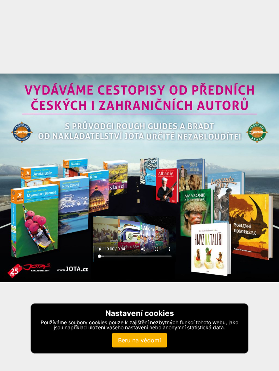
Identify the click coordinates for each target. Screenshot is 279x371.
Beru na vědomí (139, 340)
